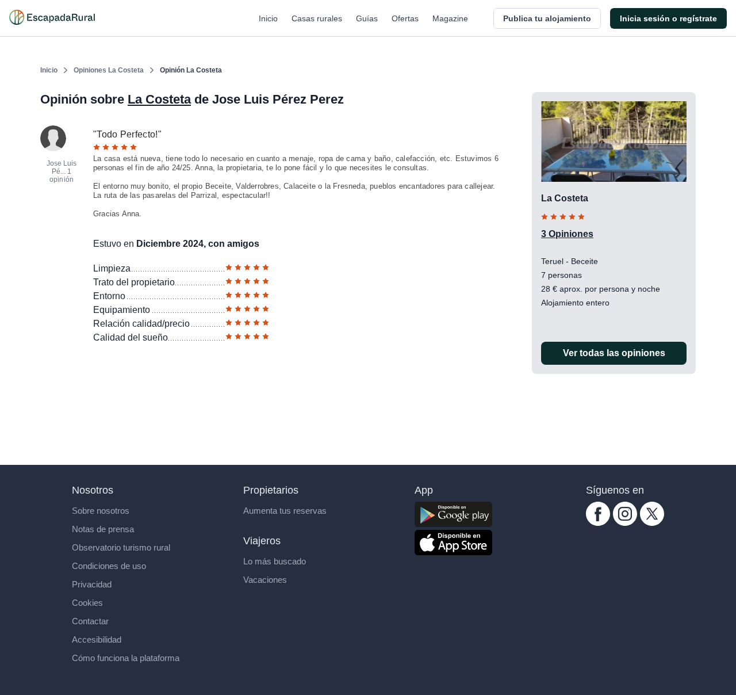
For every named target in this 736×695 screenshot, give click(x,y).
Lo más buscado (274, 561)
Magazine (450, 18)
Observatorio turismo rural (121, 547)
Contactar (90, 621)
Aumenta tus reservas (285, 510)
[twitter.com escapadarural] (652, 523)
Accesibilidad (96, 639)
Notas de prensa (103, 529)
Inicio (268, 18)
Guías (367, 18)
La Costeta (159, 99)
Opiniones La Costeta (109, 70)
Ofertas (405, 18)
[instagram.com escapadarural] (625, 523)
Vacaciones (265, 580)
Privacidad (92, 584)
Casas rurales (317, 18)
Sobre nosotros (100, 510)
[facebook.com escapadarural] (598, 523)
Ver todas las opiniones (614, 353)
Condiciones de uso (109, 566)
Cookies (87, 603)
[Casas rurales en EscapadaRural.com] (52, 18)
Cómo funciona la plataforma (125, 658)
